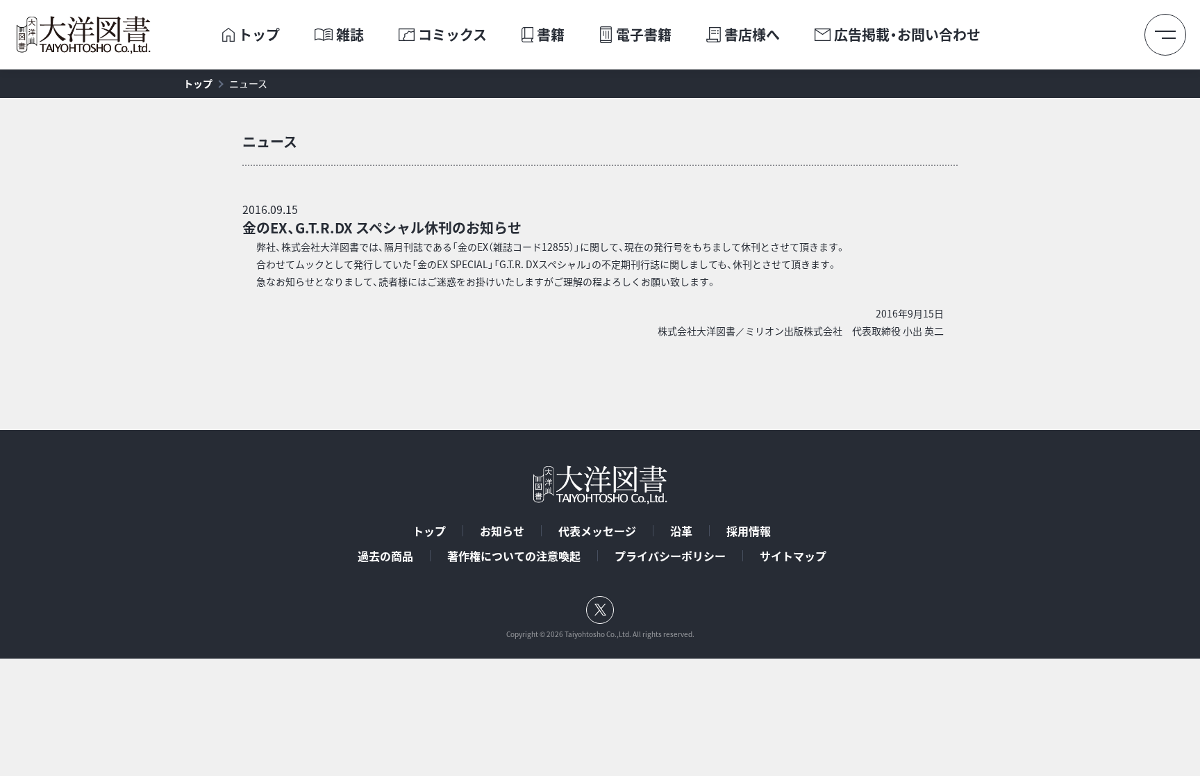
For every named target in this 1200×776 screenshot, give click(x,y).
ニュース (248, 83)
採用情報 (748, 530)
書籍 (551, 35)
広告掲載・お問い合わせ (907, 35)
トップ (259, 35)
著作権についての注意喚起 (514, 555)
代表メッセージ (597, 530)
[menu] (1165, 35)
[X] (600, 610)
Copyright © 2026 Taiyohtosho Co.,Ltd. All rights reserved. (600, 634)
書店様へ (752, 35)
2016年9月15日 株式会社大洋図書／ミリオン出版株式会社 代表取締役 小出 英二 (801, 322)
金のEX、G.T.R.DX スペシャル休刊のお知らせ (382, 227)
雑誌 (350, 35)
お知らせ (502, 530)
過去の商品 (385, 555)
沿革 (681, 530)
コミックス (452, 35)
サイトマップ (793, 555)
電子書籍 (644, 35)
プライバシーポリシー (670, 555)
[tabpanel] (600, 306)
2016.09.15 (270, 209)
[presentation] (228, 35)
